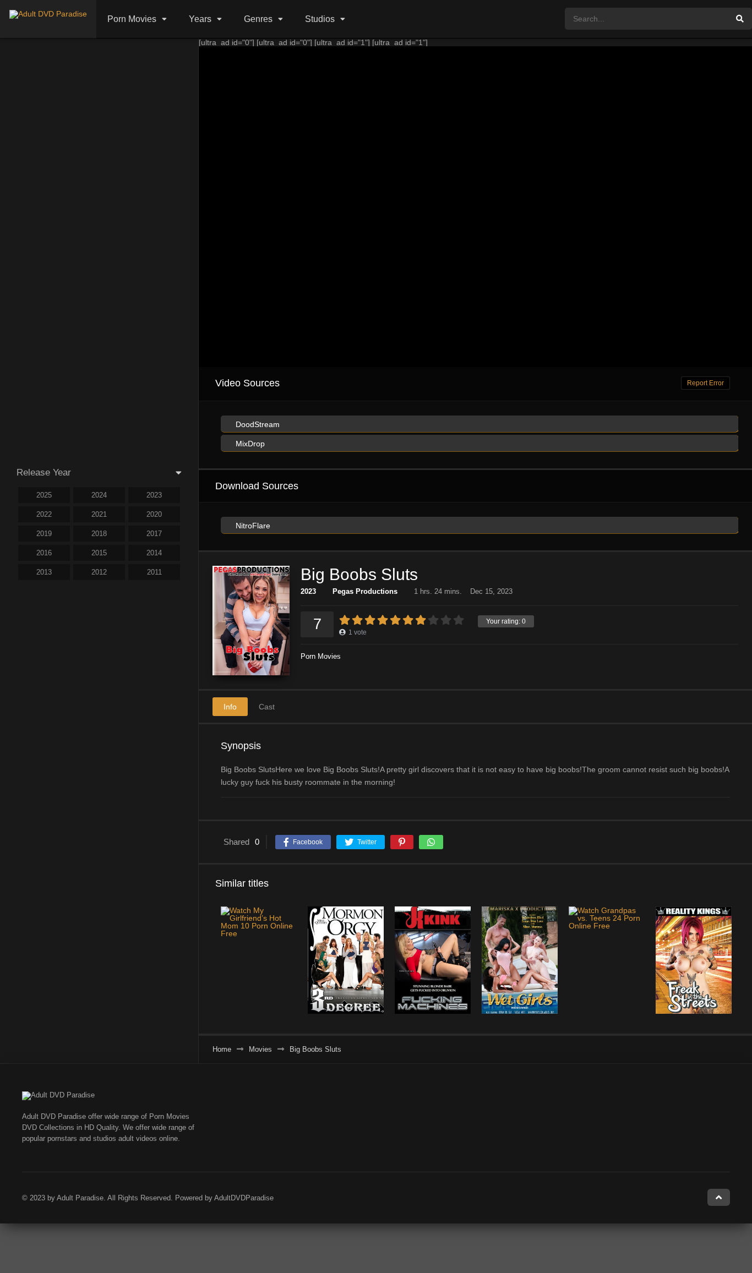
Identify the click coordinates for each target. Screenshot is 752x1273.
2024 (99, 495)
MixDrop (249, 443)
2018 (99, 533)
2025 (44, 495)
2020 (154, 514)
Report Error (705, 383)
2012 (99, 572)
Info (230, 706)
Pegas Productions (365, 591)
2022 (44, 514)
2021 (99, 514)
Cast (267, 706)
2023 (308, 591)
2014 (154, 553)
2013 (44, 572)
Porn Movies (131, 19)
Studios (320, 19)
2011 (154, 572)
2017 (154, 533)
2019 (44, 533)
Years (200, 19)
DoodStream (256, 424)
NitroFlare (251, 525)
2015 (99, 553)
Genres (258, 19)
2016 (44, 553)
